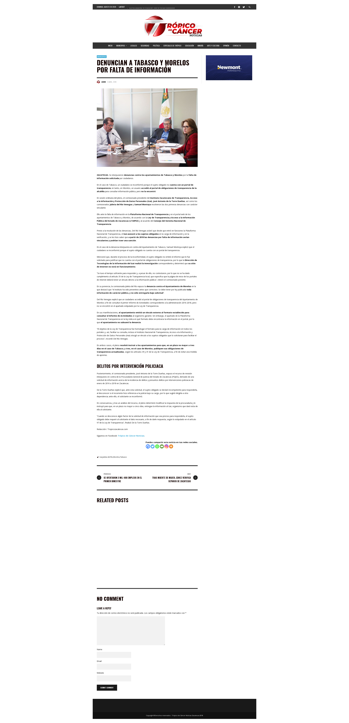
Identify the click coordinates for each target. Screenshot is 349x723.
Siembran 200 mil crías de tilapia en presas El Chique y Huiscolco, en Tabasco (118, 584)
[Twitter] (243, 7)
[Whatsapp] (157, 446)
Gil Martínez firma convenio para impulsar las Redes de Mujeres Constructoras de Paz (171, 546)
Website (100, 673)
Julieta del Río (108, 457)
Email (99, 661)
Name (99, 649)
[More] (171, 446)
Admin (103, 82)
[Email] (162, 446)
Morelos (116, 457)
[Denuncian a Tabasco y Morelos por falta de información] (147, 127)
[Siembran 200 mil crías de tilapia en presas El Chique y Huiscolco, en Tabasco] (116, 566)
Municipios (101, 57)
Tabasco (123, 457)
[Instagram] (239, 7)
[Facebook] (234, 7)
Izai (101, 457)
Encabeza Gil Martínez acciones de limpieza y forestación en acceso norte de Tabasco (170, 584)
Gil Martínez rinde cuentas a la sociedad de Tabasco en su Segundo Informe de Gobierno (117, 546)
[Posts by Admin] (98, 82)
